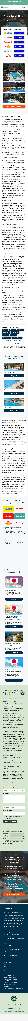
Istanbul (6, 957)
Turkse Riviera (7, 962)
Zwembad (19, 337)
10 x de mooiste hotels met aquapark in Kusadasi (13, 617)
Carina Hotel (7, 407)
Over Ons (10, 1007)
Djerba (5, 971)
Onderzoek (15, 1007)
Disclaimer (10, 1008)
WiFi (14, 337)
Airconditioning (19, 329)
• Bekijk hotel (14, 376)
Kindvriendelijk (15, 332)
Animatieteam (6, 332)
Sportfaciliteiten (7, 337)
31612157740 (13, 982)
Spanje (5, 964)
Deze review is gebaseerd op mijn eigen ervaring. (14, 817)
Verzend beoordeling (10, 821)
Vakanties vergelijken (5, 1004)
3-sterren (5, 329)
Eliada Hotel (7, 390)
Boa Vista (6, 960)
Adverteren (21, 1007)
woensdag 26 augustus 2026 (17, 988)
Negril (5, 968)
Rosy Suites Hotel (9, 372)
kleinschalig (5, 335)
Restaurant (13, 335)
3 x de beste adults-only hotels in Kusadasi (12, 589)
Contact (5, 1007)
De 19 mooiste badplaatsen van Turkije (13, 644)
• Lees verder (14, 599)
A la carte (12, 329)
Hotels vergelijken (15, 1004)
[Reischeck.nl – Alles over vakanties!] (4, 7)
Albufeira (6, 966)
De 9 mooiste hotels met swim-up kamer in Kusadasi (13, 670)
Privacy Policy (17, 1008)
